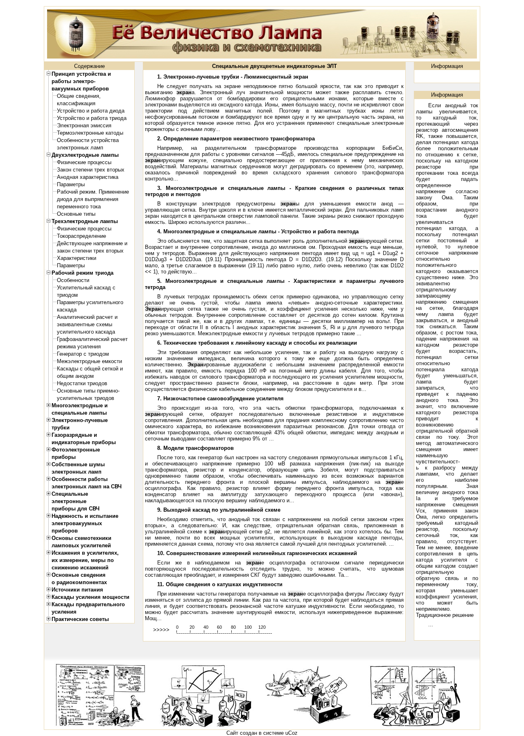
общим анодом (75, 376)
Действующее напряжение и (92, 243)
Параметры (71, 184)
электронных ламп (80, 147)
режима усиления (79, 346)
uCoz (291, 733)
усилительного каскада (86, 332)
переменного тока (79, 206)
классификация (76, 103)
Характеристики (76, 258)
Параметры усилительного (90, 302)
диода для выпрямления (87, 199)
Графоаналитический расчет (92, 339)
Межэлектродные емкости (89, 361)
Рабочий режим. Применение (93, 192)
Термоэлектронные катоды (90, 133)
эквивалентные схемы (84, 324)
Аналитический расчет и (87, 317)
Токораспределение (81, 236)
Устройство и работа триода (91, 118)
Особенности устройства (88, 140)
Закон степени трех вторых (90, 170)
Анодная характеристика (87, 177)
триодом (67, 295)
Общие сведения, (79, 96)
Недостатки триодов (82, 383)
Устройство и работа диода (90, 111)
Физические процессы (84, 162)
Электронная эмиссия (84, 125)
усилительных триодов (85, 398)
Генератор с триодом (83, 354)
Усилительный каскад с (86, 287)
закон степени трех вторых (90, 251)
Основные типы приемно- (88, 391)
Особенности (73, 280)
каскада (67, 310)
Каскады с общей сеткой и (90, 369)
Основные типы (76, 214)
